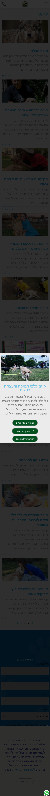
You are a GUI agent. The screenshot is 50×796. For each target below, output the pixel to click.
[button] (4, 357)
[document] (25, 398)
